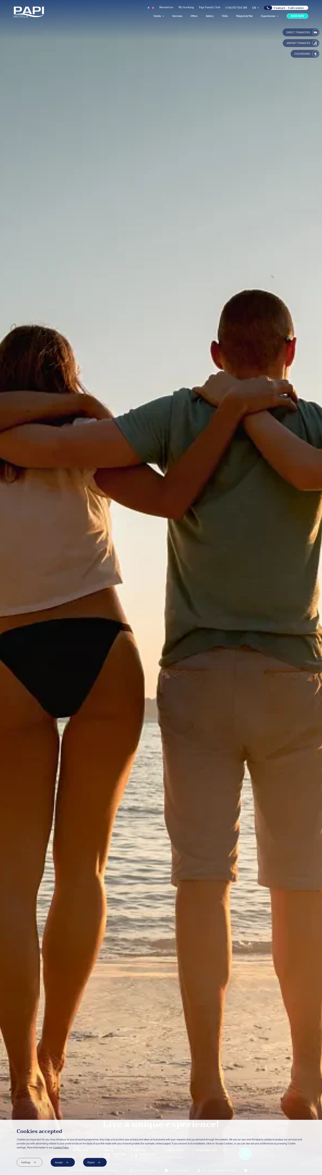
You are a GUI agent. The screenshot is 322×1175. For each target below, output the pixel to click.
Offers (194, 16)
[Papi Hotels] (29, 17)
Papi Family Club (209, 7)
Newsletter (166, 7)
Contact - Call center (289, 8)
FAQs (225, 16)
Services (177, 16)
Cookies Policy (61, 1147)
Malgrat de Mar (244, 16)
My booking (186, 7)
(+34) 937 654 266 (236, 7)
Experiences (268, 16)
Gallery (210, 16)
